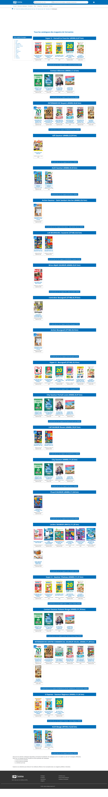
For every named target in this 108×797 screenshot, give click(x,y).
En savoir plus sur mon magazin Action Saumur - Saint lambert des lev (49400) (64, 226)
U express (18, 57)
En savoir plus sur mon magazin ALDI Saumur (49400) (64, 194)
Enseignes (30, 6)
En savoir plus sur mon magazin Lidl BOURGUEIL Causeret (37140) (64, 259)
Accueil (15, 6)
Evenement (45, 6)
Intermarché (18, 51)
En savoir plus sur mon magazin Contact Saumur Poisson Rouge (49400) (64, 636)
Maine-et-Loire (40, 9)
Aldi (16, 42)
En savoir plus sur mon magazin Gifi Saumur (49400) (64, 162)
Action (17, 40)
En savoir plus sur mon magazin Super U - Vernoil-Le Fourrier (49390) (64, 64)
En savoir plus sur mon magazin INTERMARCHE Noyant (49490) (64, 129)
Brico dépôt (18, 43)
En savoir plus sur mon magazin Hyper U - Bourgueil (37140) (64, 389)
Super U (17, 56)
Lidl (16, 53)
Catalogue (43, 775)
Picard (17, 55)
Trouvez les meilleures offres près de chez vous (25, 9)
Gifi (16, 48)
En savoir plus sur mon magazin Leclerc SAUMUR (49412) (64, 571)
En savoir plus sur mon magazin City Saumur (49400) (64, 486)
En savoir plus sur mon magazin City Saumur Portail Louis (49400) (64, 421)
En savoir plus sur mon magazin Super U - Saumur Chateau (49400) (64, 603)
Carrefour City (18, 44)
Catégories (39, 6)
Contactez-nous (62, 775)
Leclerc (17, 52)
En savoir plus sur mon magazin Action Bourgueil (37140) (64, 356)
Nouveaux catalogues (22, 6)
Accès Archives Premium (64, 777)
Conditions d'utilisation (63, 779)
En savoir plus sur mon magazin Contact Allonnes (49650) (64, 97)
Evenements (43, 779)
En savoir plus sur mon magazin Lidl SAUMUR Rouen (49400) (64, 453)
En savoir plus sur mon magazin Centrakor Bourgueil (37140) (64, 324)
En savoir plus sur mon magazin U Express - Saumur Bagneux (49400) (64, 721)
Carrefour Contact (19, 46)
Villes (35, 6)
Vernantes (48, 9)
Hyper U (17, 49)
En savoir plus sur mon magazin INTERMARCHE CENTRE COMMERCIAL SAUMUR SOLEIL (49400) (64, 688)
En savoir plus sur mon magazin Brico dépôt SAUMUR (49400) (64, 291)
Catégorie (43, 781)
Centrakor (18, 47)
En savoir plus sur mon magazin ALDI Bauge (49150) (64, 753)
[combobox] (43, 2)
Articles (50, 6)
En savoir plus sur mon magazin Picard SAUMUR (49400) (64, 518)
